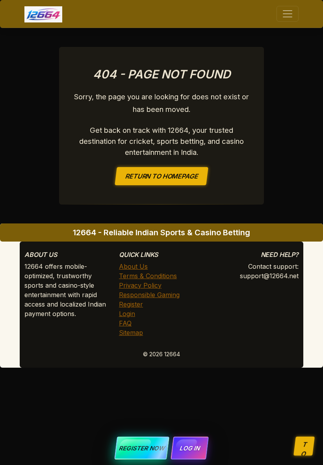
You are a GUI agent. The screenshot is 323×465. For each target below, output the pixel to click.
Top (303, 448)
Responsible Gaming (149, 295)
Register (131, 304)
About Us (133, 266)
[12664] (43, 13)
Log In (189, 448)
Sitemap (131, 333)
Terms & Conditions (148, 276)
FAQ (125, 323)
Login (127, 314)
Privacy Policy (140, 285)
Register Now (142, 448)
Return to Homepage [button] (162, 176)
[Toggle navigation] (288, 14)
